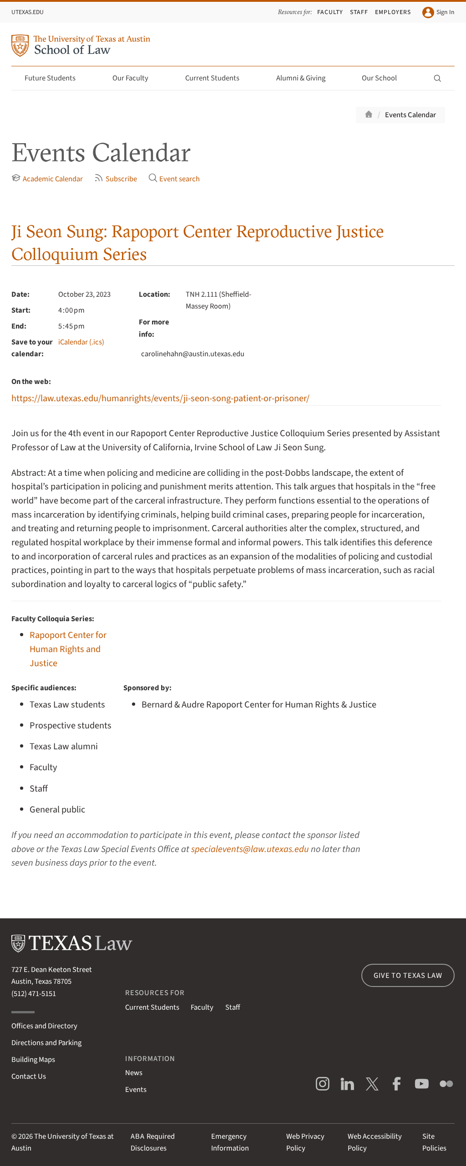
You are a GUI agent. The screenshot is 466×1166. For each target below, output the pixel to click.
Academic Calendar (52, 179)
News (133, 1072)
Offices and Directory (44, 1026)
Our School (379, 78)
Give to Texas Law (408, 975)
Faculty (330, 12)
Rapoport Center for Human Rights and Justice (68, 648)
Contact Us (28, 1076)
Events (136, 1089)
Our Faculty (130, 78)
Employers (393, 12)
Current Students (212, 78)
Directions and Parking (46, 1042)
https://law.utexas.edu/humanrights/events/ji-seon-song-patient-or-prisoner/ (160, 398)
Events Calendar (410, 115)
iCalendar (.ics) (81, 342)
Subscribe (121, 179)
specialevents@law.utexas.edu (250, 849)
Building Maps (33, 1059)
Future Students (50, 78)
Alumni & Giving (300, 78)
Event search (179, 179)
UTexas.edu (27, 12)
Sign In (445, 12)
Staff (359, 12)
